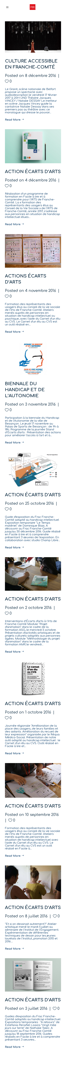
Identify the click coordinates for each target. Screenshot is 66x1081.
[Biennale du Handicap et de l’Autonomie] (33, 358)
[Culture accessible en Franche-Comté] (33, 37)
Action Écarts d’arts (33, 171)
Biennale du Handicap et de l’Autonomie (25, 389)
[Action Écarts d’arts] (33, 146)
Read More (13, 119)
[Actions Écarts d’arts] (33, 251)
